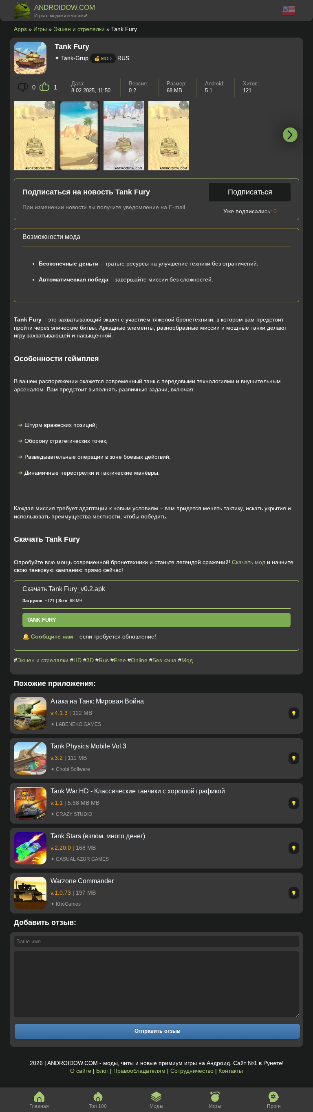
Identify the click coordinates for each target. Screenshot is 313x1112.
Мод (187, 660)
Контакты (230, 1070)
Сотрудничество (192, 1070)
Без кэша (164, 660)
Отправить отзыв (157, 1031)
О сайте (80, 1070)
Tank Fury (41, 620)
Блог (102, 1070)
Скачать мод (248, 562)
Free (120, 660)
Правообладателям (139, 1070)
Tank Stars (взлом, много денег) (98, 836)
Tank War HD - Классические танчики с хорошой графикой (138, 791)
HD (77, 660)
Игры (40, 29)
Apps (20, 29)
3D (90, 660)
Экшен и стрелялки (79, 29)
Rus (104, 660)
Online (139, 660)
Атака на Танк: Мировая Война (97, 701)
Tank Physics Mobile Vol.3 (88, 746)
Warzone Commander (82, 881)
